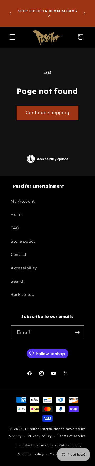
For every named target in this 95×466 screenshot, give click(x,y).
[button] (12, 37)
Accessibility (24, 268)
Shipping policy (31, 454)
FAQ (15, 228)
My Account (23, 201)
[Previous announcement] (10, 13)
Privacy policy (40, 436)
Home (17, 214)
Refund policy (70, 445)
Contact (19, 255)
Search (18, 281)
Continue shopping (47, 113)
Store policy (23, 241)
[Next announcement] (85, 13)
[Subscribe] (77, 332)
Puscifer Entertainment (44, 428)
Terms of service (72, 436)
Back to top (22, 295)
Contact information (36, 445)
